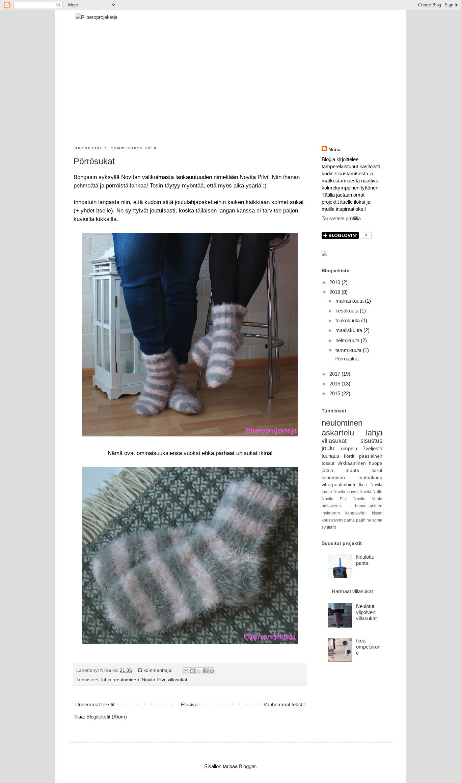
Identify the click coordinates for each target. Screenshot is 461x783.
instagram (331, 513)
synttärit (329, 527)
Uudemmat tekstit (94, 704)
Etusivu (189, 704)
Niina (334, 149)
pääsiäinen (370, 456)
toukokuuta (348, 320)
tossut (328, 463)
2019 (335, 282)
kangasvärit (356, 513)
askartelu (338, 432)
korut (377, 470)
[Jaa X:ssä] (198, 670)
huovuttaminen (368, 506)
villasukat (177, 679)
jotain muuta (340, 470)
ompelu (349, 448)
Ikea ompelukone (368, 647)
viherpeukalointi (338, 484)
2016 (335, 383)
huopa (375, 463)
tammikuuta (349, 350)
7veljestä (372, 448)
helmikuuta (348, 340)
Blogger (247, 766)
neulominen (126, 679)
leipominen (333, 477)
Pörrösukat (94, 161)
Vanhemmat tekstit (284, 704)
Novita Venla (368, 499)
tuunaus (330, 456)
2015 (335, 393)
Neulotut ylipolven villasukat (366, 612)
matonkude (370, 477)
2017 (335, 374)
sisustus (371, 440)
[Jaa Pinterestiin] (211, 670)
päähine (363, 520)
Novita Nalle (370, 491)
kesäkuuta (347, 310)
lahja (106, 679)
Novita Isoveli (345, 491)
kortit (349, 456)
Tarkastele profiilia (341, 218)
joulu (328, 448)
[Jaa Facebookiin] (205, 670)
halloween (331, 506)
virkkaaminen (351, 463)
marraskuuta (350, 301)
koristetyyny (332, 520)
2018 (335, 292)
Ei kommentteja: (156, 670)
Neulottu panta (365, 560)
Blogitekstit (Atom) (106, 716)
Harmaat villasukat (352, 591)
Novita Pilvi (153, 679)
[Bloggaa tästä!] (192, 670)
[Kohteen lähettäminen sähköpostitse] (186, 670)
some (377, 520)
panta (349, 520)
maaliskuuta (349, 330)
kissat (377, 513)
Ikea (363, 484)
